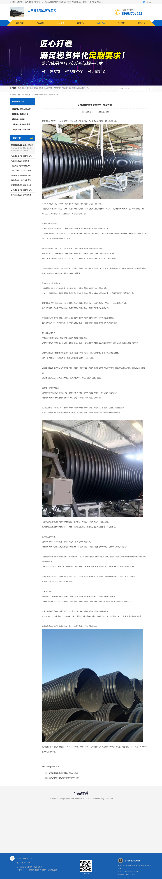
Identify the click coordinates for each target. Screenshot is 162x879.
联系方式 (141, 23)
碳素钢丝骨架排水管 (20, 114)
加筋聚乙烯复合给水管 (21, 124)
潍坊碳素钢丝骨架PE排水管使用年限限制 (64, 778)
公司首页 (20, 23)
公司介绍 (81, 23)
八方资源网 (30, 870)
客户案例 (121, 23)
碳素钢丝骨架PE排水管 (21, 109)
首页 (19, 95)
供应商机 (40, 23)
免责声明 (38, 870)
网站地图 (53, 870)
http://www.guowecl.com (50, 767)
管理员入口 (46, 870)
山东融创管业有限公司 (24, 867)
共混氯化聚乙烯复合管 (21, 130)
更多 (31, 138)
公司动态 (101, 23)
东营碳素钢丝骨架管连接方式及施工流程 (64, 773)
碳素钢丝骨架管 (18, 119)
